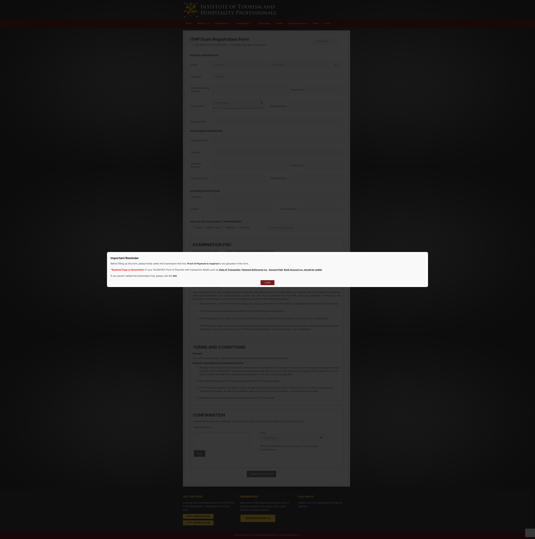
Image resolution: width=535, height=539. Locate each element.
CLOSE (267, 283)
